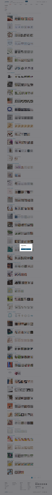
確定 (26, 249)
